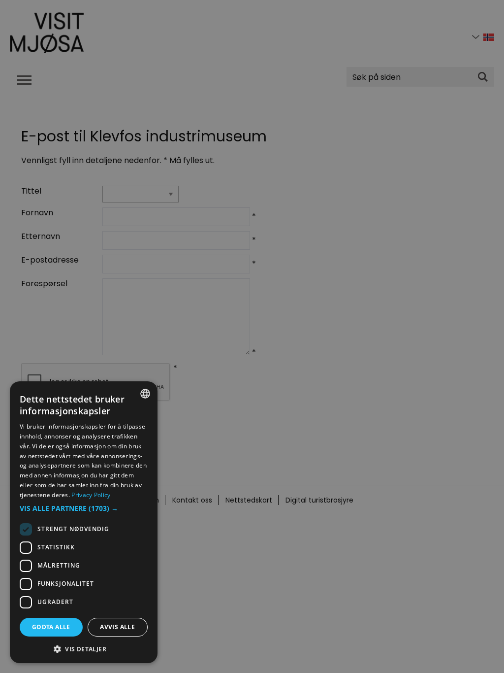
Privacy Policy (90, 495)
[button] (84, 508)
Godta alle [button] (51, 627)
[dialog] (84, 522)
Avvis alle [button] (117, 627)
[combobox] (145, 394)
